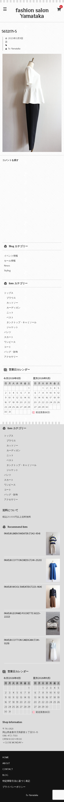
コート (7, 347)
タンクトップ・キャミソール (21, 322)
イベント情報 (11, 256)
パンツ (7, 332)
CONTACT (7, 769)
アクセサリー (11, 357)
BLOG (5, 775)
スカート (8, 337)
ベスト (10, 317)
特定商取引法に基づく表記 (16, 781)
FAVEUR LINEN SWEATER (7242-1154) (22, 533)
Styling (7, 270)
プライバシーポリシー (13, 787)
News (7, 265)
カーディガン (13, 307)
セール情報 (10, 261)
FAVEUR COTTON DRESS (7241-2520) (23, 560)
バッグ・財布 (11, 352)
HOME (5, 757)
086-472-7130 (10, 735)
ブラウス (11, 298)
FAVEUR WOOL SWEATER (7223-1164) (23, 587)
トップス (8, 293)
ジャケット (12, 327)
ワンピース (10, 342)
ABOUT (6, 763)
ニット (10, 312)
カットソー (12, 303)
